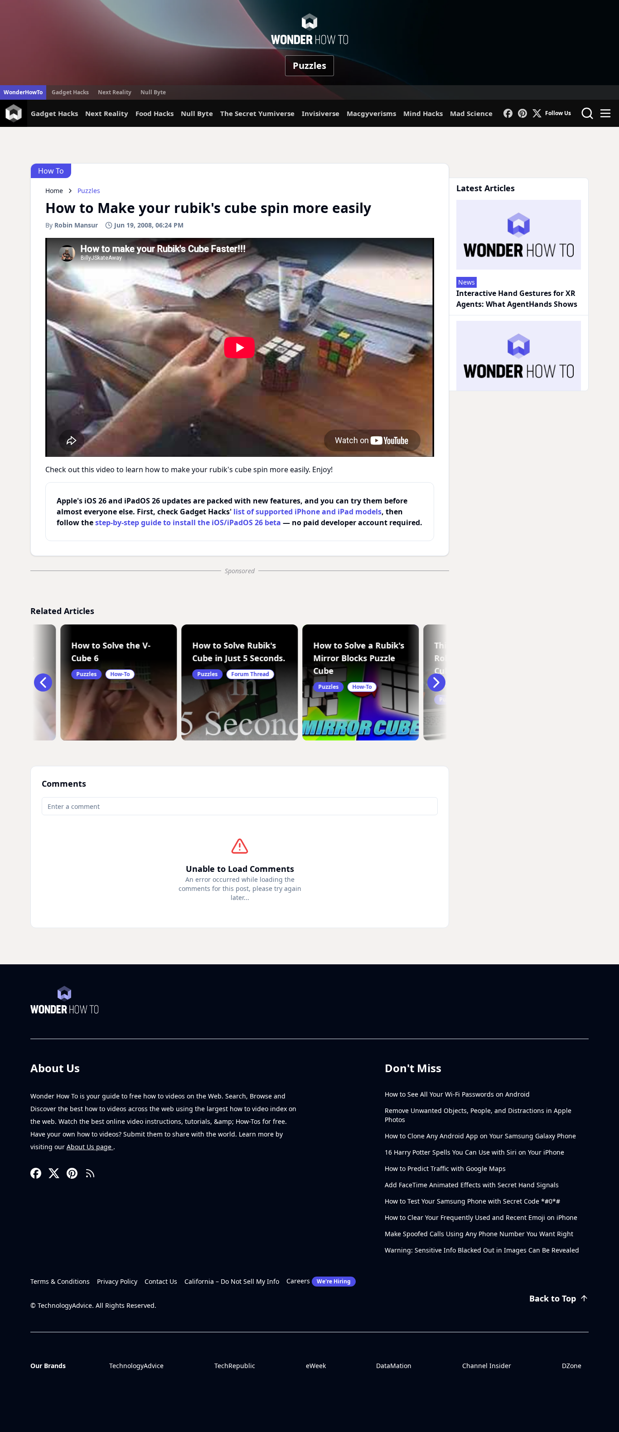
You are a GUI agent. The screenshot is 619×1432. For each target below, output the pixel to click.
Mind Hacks (423, 113)
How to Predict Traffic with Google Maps (445, 1168)
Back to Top (552, 1298)
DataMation (393, 1365)
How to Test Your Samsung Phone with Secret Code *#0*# (472, 1201)
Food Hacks (154, 113)
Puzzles (309, 65)
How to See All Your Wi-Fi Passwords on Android (457, 1094)
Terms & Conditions (60, 1281)
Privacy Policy (117, 1281)
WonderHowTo (23, 92)
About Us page (90, 1146)
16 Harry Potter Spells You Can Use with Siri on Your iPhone (474, 1152)
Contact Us (161, 1281)
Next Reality (114, 92)
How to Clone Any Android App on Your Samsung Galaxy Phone (480, 1136)
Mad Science (471, 113)
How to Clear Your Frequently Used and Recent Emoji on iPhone (481, 1217)
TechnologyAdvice (136, 1365)
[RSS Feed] (90, 1173)
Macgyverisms (371, 113)
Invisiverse (320, 113)
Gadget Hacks (70, 92)
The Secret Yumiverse (257, 113)
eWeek (316, 1365)
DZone (571, 1365)
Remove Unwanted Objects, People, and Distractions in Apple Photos (478, 1115)
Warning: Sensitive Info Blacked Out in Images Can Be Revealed (482, 1250)
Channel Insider (486, 1365)
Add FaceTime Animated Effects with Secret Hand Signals (472, 1184)
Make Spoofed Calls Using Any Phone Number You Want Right (479, 1233)
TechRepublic (234, 1365)
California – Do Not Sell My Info (231, 1281)
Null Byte (153, 92)
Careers (318, 1281)
